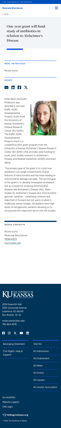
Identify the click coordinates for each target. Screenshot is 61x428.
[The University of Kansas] (17, 296)
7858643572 (10, 239)
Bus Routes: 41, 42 (11, 314)
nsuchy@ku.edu (12, 243)
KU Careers (39, 380)
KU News (38, 365)
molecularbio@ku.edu (13, 320)
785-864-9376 (9, 324)
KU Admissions (41, 351)
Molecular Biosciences (12, 8)
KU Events (38, 372)
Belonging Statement (14, 344)
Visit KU (37, 344)
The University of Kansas (17, 421)
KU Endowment (41, 358)
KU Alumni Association (45, 387)
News (6, 14)
